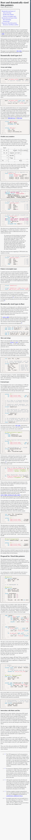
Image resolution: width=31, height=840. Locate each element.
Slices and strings (6, 338)
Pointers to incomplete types (9, 269)
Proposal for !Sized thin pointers (13, 556)
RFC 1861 (18, 425)
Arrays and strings (6, 67)
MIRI (3, 33)
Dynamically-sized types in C (11, 55)
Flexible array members (7, 136)
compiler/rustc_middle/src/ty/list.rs (14, 795)
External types (5, 382)
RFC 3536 (19, 51)
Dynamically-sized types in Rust (12, 304)
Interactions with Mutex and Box (10, 710)
